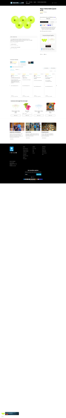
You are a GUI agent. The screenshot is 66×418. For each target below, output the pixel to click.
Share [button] (12, 95)
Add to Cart (15, 115)
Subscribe (39, 174)
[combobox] (27, 113)
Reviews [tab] (11, 69)
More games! (25, 158)
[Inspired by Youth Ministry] (17, 127)
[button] (15, 96)
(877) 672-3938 (12, 162)
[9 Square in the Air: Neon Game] (16, 106)
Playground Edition (25, 150)
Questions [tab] (17, 69)
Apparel (24, 157)
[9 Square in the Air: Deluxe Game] (39, 106)
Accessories (24, 154)
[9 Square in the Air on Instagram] (13, 152)
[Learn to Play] (33, 127)
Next (56, 85)
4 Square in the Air (25, 151)
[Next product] (56, 109)
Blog (33, 150)
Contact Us (43, 148)
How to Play (34, 148)
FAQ (33, 151)
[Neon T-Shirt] (27, 106)
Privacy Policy (44, 151)
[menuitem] (26, 2)
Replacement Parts (25, 155)
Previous (9, 85)
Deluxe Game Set (25, 148)
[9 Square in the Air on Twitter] (11, 152)
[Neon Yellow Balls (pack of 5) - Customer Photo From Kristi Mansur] (29, 63)
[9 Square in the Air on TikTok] (14, 152)
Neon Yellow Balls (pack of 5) (14, 85)
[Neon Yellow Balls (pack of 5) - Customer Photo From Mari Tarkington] (32, 63)
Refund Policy (44, 150)
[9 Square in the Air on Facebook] (10, 152)
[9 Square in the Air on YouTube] (16, 152)
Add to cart (48, 46)
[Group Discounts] (49, 127)
